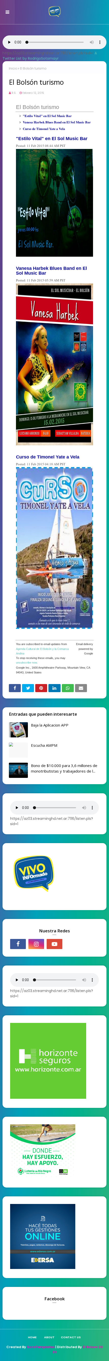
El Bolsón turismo (37, 107)
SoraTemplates (41, 1347)
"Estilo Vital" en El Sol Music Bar (47, 115)
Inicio (13, 68)
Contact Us (71, 1337)
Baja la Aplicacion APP (49, 725)
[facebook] (18, 944)
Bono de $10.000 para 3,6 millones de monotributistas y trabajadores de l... (64, 768)
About (49, 1337)
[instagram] (36, 944)
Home (32, 1337)
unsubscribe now (26, 662)
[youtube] (54, 944)
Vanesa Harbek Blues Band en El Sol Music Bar (57, 122)
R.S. (14, 93)
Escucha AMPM (44, 745)
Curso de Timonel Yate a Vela (44, 128)
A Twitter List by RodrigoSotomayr (50, 56)
